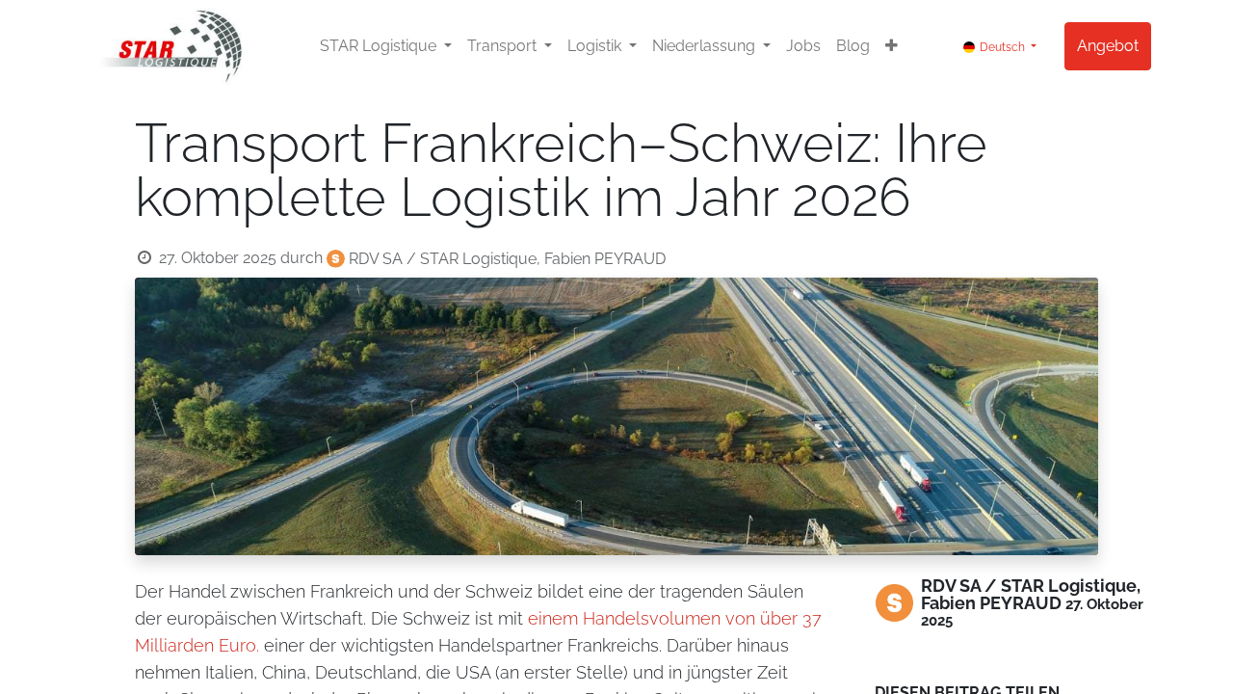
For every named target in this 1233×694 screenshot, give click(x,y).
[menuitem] (803, 46)
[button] (891, 46)
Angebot (1108, 46)
